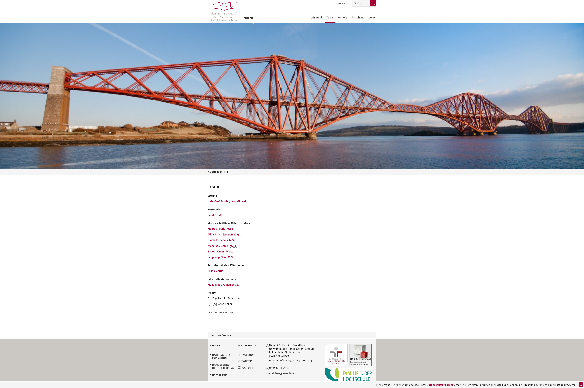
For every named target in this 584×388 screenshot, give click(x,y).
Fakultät (248, 18)
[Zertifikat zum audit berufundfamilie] (336, 354)
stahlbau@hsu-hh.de (282, 373)
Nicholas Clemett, (222, 245)
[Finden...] (373, 3)
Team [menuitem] (329, 17)
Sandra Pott (215, 215)
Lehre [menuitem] (372, 17)
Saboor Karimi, (220, 251)
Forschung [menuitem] (358, 17)
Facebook (247, 354)
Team (213, 186)
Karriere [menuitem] (342, 17)
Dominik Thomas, (222, 240)
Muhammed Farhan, (223, 284)
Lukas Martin (215, 270)
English (341, 3)
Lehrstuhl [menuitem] (316, 17)
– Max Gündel (227, 201)
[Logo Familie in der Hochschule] (348, 375)
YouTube (247, 367)
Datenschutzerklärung (440, 384)
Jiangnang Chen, (221, 257)
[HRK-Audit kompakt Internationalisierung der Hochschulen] (360, 354)
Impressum (219, 374)
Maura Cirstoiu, (221, 228)
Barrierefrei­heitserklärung (223, 366)
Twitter (246, 361)
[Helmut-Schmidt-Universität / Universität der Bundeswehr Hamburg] (223, 11)
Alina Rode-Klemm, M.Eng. (224, 234)
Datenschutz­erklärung (221, 356)
